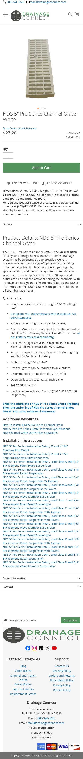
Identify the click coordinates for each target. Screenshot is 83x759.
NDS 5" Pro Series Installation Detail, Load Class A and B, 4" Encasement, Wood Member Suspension (41, 494)
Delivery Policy (62, 671)
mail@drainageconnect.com (48, 2)
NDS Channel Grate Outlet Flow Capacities (30, 433)
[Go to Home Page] (41, 641)
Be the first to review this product (19, 128)
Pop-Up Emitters (23, 689)
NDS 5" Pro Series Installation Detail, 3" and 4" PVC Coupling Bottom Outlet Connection (35, 456)
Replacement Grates (23, 694)
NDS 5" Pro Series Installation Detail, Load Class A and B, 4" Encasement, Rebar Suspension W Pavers (41, 487)
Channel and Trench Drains (23, 677)
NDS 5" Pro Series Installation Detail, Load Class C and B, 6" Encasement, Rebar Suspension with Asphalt (41, 510)
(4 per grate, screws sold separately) (45, 335)
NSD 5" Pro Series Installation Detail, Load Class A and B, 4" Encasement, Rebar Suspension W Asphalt (41, 479)
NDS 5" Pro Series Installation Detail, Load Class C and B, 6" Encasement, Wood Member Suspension (41, 525)
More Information (14, 578)
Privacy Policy (61, 685)
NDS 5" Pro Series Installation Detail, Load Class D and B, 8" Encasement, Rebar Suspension (41, 556)
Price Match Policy (62, 680)
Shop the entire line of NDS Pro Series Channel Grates (38, 407)
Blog (23, 666)
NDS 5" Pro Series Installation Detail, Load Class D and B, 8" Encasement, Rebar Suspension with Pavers (41, 549)
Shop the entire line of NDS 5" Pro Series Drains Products (41, 404)
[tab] (41, 224)
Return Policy (61, 690)
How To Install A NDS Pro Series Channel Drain (33, 425)
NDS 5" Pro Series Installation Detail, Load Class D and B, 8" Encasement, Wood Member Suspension (41, 564)
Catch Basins (23, 671)
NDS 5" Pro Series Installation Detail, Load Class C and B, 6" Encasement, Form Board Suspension (41, 502)
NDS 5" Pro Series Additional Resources (29, 411)
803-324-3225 (15, 2)
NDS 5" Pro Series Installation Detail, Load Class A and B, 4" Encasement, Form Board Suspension (41, 463)
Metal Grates (23, 684)
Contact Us (62, 666)
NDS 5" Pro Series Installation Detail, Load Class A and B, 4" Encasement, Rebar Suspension (41, 471)
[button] (38, 108)
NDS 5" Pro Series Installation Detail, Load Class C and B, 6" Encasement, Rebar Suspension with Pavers (41, 518)
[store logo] (30, 15)
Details (7, 224)
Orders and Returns (62, 675)
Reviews (8, 586)
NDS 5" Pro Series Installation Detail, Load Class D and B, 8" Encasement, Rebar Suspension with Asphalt (41, 541)
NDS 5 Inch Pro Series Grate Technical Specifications (36, 429)
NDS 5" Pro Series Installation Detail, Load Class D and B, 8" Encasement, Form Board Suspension (41, 533)
